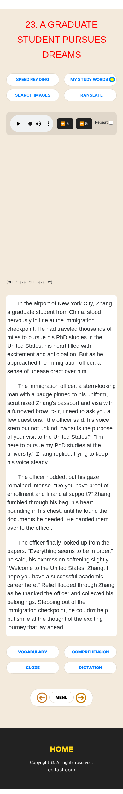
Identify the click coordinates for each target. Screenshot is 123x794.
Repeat (101, 122)
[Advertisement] (61, 210)
